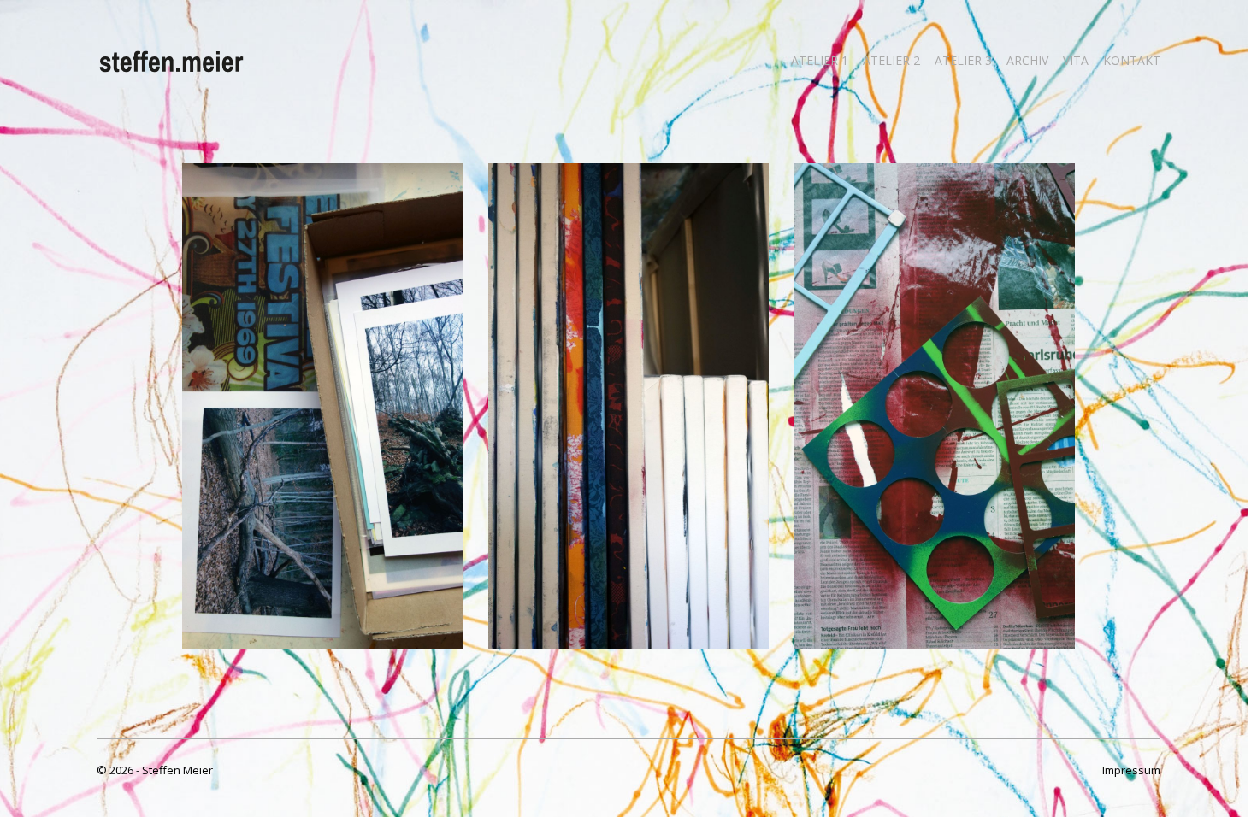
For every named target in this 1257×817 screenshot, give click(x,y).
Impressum (1131, 770)
